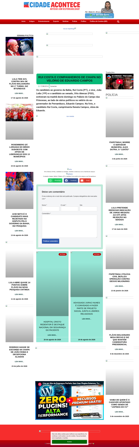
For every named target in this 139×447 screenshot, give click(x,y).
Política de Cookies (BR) (98, 21)
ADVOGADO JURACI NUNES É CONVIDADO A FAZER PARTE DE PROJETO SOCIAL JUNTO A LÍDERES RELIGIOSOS (86, 308)
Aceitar (69, 441)
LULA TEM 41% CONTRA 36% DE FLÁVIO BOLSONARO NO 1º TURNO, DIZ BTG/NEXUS (19, 84)
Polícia (74, 21)
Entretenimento (43, 21)
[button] (55, 180)
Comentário (46, 213)
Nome (44, 205)
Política (83, 21)
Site (81, 205)
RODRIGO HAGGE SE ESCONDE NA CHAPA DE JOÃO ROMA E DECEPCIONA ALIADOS (19, 352)
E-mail (63, 205)
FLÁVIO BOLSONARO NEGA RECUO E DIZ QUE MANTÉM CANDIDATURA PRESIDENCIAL (119, 340)
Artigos (32, 21)
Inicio (23, 21)
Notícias (65, 21)
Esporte (56, 21)
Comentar (53, 86)
